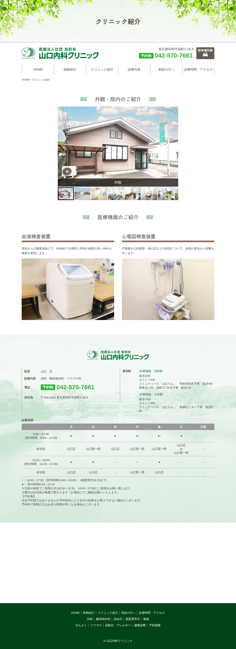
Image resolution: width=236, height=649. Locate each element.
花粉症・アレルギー (118, 625)
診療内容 (134, 69)
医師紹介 (70, 69)
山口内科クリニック (119, 640)
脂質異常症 (133, 619)
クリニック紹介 (102, 69)
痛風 (146, 619)
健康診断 (140, 625)
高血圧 (118, 619)
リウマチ (96, 625)
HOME (38, 69)
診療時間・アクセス (198, 69)
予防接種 (155, 625)
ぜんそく (81, 625)
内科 (90, 619)
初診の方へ (166, 69)
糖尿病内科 (103, 619)
